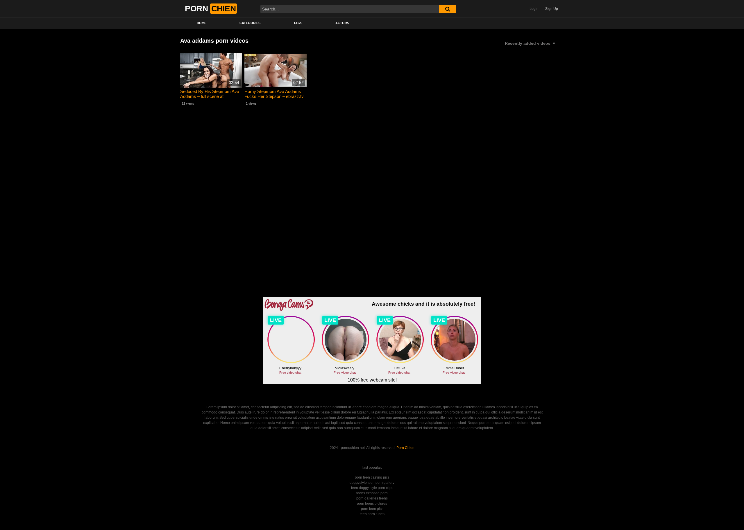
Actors (342, 23)
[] (447, 9)
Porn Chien (405, 448)
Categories (249, 23)
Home (201, 23)
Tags (298, 23)
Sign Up (551, 9)
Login (534, 9)
